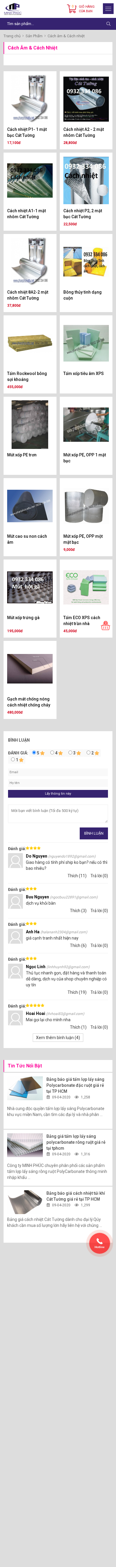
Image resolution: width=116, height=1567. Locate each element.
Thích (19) (77, 992)
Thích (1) (78, 1027)
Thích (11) (77, 875)
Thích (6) (78, 945)
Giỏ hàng (87, 9)
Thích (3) (78, 910)
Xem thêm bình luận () (58, 1037)
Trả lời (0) (99, 875)
